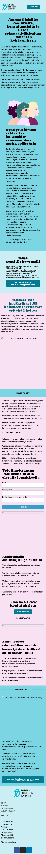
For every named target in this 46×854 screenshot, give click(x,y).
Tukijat (4, 827)
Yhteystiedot (6, 832)
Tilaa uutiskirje (7, 835)
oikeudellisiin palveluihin (11, 85)
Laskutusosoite (7, 838)
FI (8, 815)
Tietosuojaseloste (8, 842)
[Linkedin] (29, 850)
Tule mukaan (6, 824)
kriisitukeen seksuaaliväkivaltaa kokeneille (19, 75)
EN (2, 815)
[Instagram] (23, 850)
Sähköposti (7, 490)
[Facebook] (17, 850)
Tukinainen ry (7, 822)
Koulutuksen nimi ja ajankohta (14, 497)
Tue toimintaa (7, 830)
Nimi (4, 482)
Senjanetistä (33, 87)
